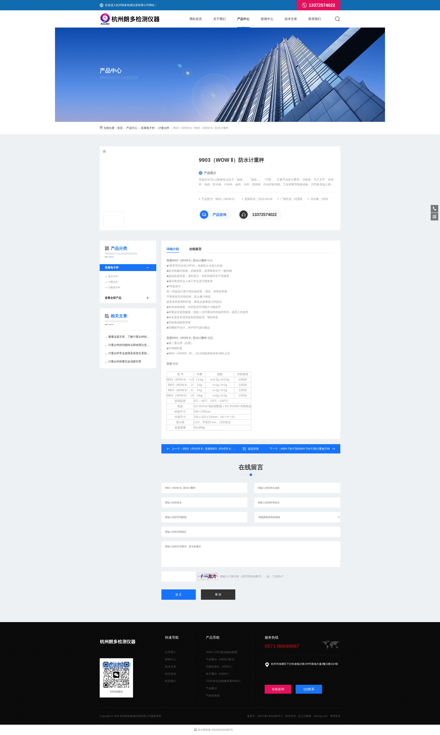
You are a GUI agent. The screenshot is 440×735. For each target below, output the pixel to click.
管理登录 (335, 716)
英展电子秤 (148, 127)
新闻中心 (267, 19)
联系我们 (315, 19)
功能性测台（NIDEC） (220, 666)
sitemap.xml (320, 716)
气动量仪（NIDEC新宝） (221, 659)
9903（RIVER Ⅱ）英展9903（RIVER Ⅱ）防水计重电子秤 (217, 448)
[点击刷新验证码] (207, 576)
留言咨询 (170, 673)
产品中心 (243, 19)
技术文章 (291, 19)
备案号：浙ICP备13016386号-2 (265, 716)
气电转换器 (213, 695)
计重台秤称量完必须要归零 (124, 361)
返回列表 (253, 448)
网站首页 (196, 19)
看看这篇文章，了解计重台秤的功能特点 (129, 336)
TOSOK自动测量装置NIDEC (223, 681)
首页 (120, 127)
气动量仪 (211, 688)
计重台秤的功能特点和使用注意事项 (129, 344)
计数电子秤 (114, 287)
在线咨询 (278, 689)
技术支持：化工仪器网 (298, 716)
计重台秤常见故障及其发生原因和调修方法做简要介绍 (129, 353)
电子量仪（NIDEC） (218, 673)
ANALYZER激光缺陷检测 (221, 652)
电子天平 (113, 276)
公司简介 (170, 652)
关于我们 (219, 19)
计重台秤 (163, 127)
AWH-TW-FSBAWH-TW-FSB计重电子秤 (305, 448)
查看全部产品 (113, 297)
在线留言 (195, 249)
